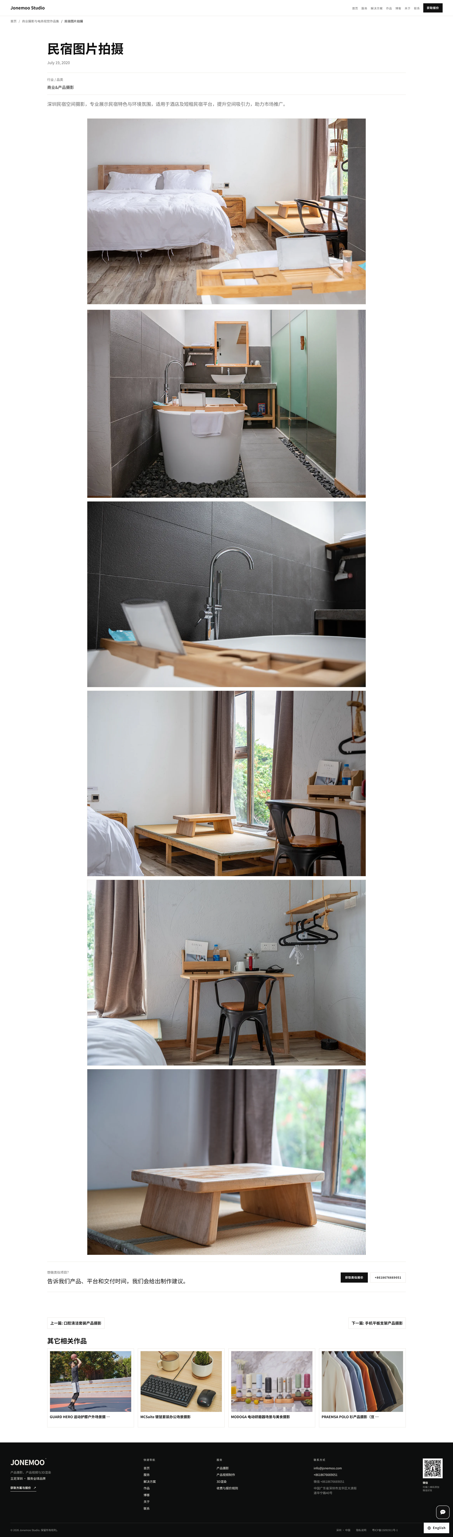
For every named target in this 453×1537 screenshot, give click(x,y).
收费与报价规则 (227, 1488)
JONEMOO (28, 1462)
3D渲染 (221, 1481)
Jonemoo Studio (27, 8)
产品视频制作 (226, 1474)
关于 (408, 8)
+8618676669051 (388, 1278)
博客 (398, 8)
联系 (417, 8)
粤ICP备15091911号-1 (385, 1530)
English (439, 1527)
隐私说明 (361, 1530)
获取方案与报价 (23, 1488)
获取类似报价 (354, 1278)
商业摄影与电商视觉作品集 (40, 21)
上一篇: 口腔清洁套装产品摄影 (75, 1323)
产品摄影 (223, 1468)
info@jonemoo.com (328, 1468)
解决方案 (377, 8)
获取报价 (433, 8)
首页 (355, 8)
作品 (389, 8)
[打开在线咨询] (442, 1512)
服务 (364, 8)
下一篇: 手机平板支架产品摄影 (377, 1323)
